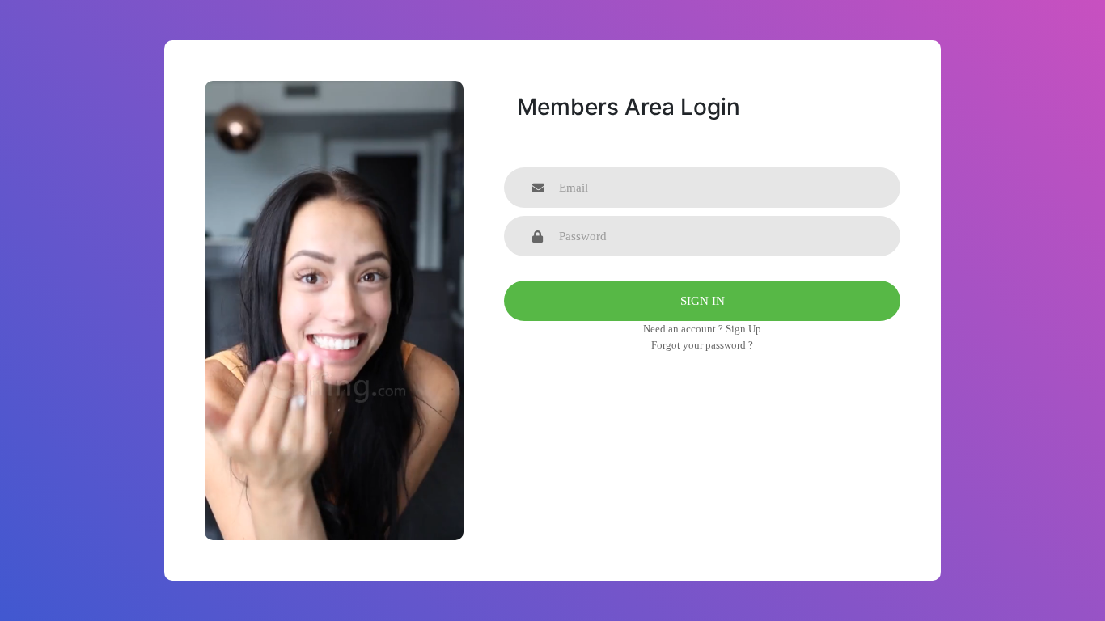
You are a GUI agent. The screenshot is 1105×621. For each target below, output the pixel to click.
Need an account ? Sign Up (702, 329)
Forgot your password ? (702, 345)
